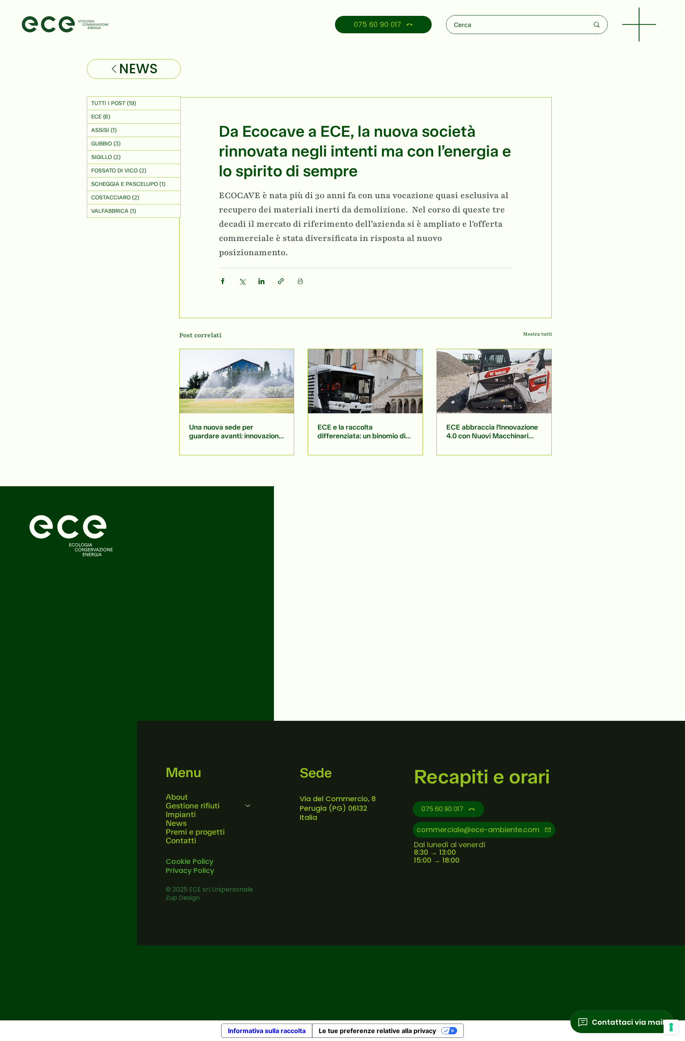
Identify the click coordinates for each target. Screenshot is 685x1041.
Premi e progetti (195, 831)
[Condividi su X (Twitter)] (242, 281)
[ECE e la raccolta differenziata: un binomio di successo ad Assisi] (365, 381)
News (176, 823)
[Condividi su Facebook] (222, 281)
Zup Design (183, 897)
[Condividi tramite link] (281, 281)
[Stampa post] (300, 281)
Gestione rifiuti (193, 805)
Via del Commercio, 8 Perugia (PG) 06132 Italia (338, 808)
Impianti (181, 814)
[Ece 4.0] (494, 381)
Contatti (181, 840)
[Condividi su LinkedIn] (261, 281)
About (177, 797)
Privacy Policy (190, 870)
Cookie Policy (189, 861)
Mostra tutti (537, 334)
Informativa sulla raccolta (267, 1031)
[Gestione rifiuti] (248, 805)
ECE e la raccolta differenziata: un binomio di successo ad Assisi (362, 431)
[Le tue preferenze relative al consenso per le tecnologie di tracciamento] (671, 1027)
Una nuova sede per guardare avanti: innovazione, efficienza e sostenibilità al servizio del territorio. (236, 431)
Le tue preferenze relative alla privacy (377, 1031)
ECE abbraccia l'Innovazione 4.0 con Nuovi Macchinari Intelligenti (492, 431)
